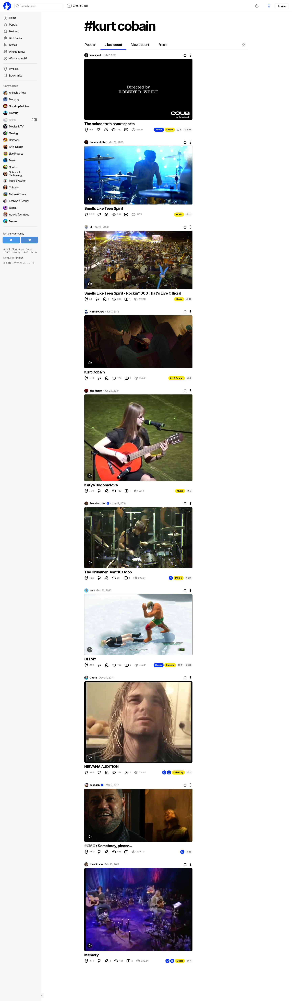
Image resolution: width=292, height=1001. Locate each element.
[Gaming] (20, 133)
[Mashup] (20, 113)
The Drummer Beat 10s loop (108, 572)
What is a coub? (18, 58)
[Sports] (20, 167)
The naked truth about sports (109, 124)
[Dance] (20, 207)
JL (91, 227)
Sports (169, 129)
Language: (13, 257)
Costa (93, 677)
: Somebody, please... (113, 846)
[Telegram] (29, 240)
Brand (29, 249)
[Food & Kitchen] (20, 180)
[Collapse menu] (42, 995)
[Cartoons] (20, 140)
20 (188, 577)
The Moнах (96, 391)
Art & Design (176, 378)
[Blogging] (20, 99)
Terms (6, 252)
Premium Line (97, 503)
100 (188, 129)
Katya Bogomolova (101, 485)
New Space (96, 864)
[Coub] (7, 6)
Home (12, 17)
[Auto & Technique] (20, 214)
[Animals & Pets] (20, 92)
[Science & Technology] (20, 173)
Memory (91, 955)
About (6, 249)
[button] (244, 44)
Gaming (170, 665)
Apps (21, 249)
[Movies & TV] (20, 126)
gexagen (95, 785)
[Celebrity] (20, 187)
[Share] (185, 55)
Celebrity (178, 772)
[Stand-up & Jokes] (20, 106)
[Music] (20, 160)
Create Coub (80, 5)
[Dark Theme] (257, 6)
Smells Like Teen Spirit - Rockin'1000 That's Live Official (132, 293)
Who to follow (17, 51)
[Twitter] (11, 240)
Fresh (162, 45)
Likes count (113, 45)
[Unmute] (89, 199)
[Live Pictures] (20, 153)
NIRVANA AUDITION (101, 766)
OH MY (90, 659)
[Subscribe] (34, 119)
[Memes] (20, 221)
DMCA (33, 252)
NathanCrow (97, 311)
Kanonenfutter (98, 142)
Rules (25, 252)
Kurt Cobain (94, 372)
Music (179, 214)
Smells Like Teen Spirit (103, 208)
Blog (14, 249)
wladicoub (95, 55)
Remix (159, 129)
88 (188, 665)
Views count (140, 45)
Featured (14, 31)
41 (188, 299)
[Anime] (20, 119)
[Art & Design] (20, 146)
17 (188, 214)
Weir (92, 590)
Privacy (16, 252)
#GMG (89, 846)
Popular (13, 24)
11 (189, 851)
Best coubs (15, 38)
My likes (13, 68)
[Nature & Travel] (20, 194)
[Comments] (106, 130)
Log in (281, 6)
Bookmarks (15, 75)
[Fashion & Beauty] (20, 201)
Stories (13, 45)
